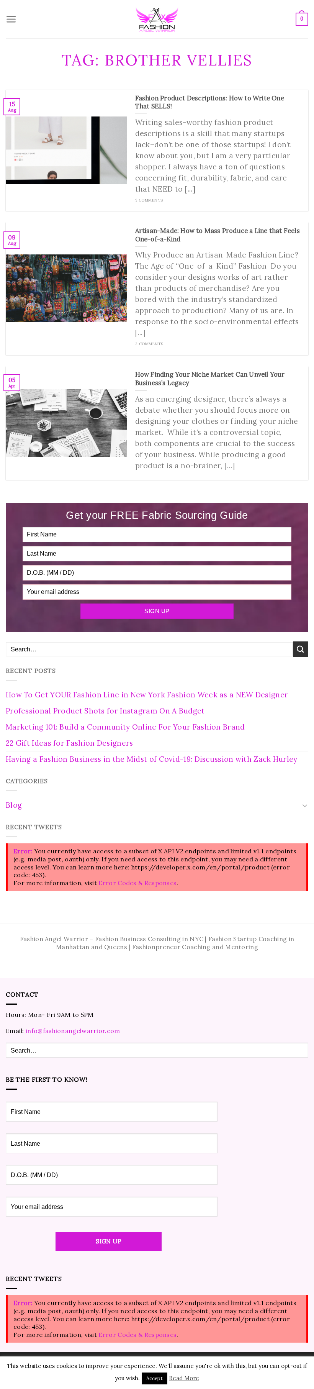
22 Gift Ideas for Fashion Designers (69, 743)
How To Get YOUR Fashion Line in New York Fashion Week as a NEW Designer (147, 694)
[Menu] (11, 19)
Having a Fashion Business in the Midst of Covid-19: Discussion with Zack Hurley (152, 759)
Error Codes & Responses (137, 883)
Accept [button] (154, 1378)
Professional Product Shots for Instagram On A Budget (105, 710)
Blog (14, 805)
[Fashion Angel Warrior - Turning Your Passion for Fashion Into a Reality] (157, 19)
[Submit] (300, 648)
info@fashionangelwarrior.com (73, 1031)
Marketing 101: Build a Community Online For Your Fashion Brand (125, 726)
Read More (184, 1378)
